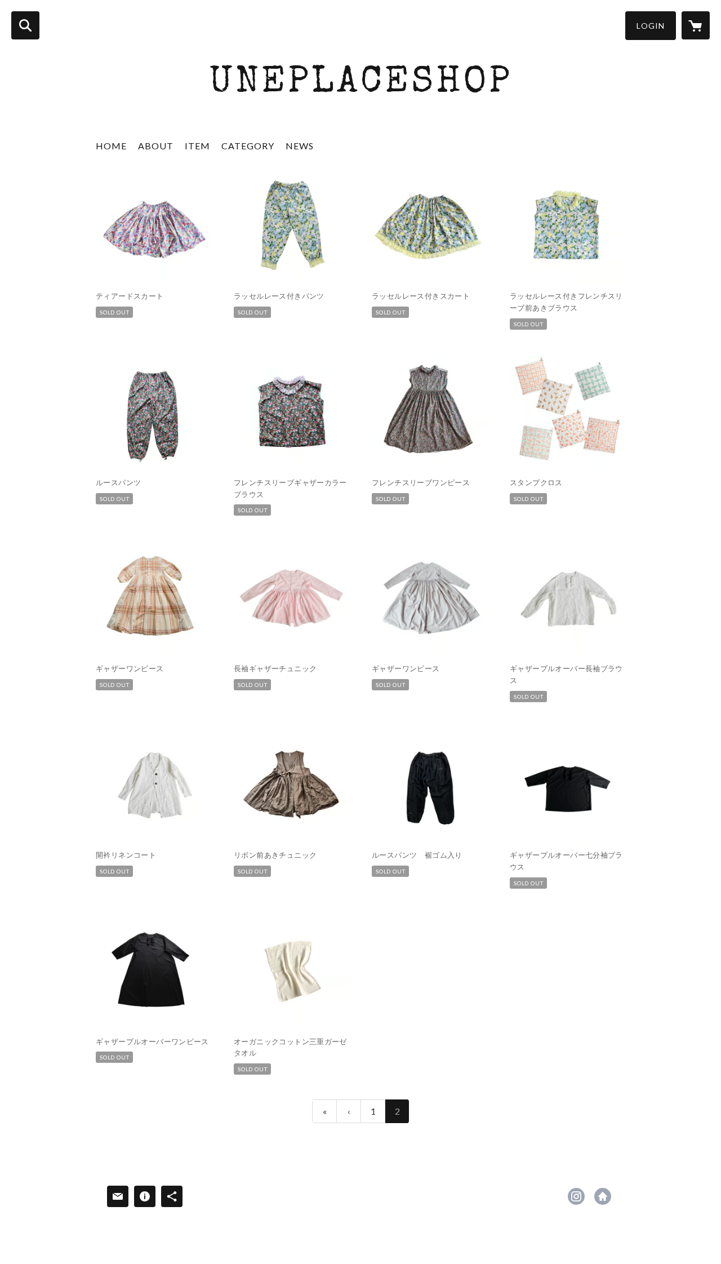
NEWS (300, 145)
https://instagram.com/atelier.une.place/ (576, 1196)
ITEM (197, 145)
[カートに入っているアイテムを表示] (696, 25)
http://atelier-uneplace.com (602, 1196)
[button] (650, 25)
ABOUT (155, 145)
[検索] (25, 25)
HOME (111, 145)
